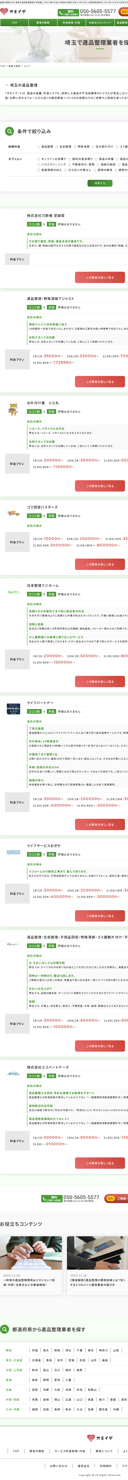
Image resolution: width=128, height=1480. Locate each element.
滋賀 (35, 1390)
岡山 (57, 1399)
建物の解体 (105, 170)
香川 (102, 1399)
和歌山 (92, 1390)
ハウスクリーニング (53, 164)
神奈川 (103, 1350)
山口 (80, 1399)
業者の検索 (43, 22)
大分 (80, 1409)
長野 (80, 1370)
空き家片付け (105, 146)
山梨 (116, 1350)
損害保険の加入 (51, 170)
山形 (94, 1360)
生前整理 (66, 146)
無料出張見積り (82, 159)
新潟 (35, 1370)
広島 (69, 1399)
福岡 (35, 1409)
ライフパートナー (40, 702)
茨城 (35, 1350)
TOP (15, 22)
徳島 (91, 1399)
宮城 (71, 1360)
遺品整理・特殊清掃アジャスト (50, 298)
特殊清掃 (84, 146)
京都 (46, 1390)
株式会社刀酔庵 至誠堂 (46, 215)
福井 (69, 1370)
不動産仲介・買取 (83, 164)
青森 (49, 1360)
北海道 (36, 1360)
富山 (46, 1370)
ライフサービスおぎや (44, 845)
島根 (46, 1399)
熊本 (69, 1409)
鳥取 (35, 1399)
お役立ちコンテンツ (100, 22)
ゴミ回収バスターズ (42, 507)
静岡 (46, 1380)
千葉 (80, 1350)
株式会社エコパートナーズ (48, 1067)
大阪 (57, 1390)
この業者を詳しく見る (100, 277)
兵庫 (69, 1390)
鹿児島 (103, 1409)
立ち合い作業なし (80, 170)
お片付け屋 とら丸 (43, 402)
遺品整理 (47, 146)
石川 (57, 1370)
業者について (104, 1451)
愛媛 (113, 1399)
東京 (91, 1350)
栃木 (46, 1350)
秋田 (83, 1360)
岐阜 (35, 1380)
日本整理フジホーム (43, 585)
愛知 (57, 1380)
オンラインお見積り (53, 159)
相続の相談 (108, 164)
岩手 (60, 1360)
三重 (69, 1380)
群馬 (57, 1350)
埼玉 (69, 1350)
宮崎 (91, 1409)
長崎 (57, 1409)
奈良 (80, 1390)
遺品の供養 (106, 159)
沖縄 (116, 1409)
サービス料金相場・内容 (70, 1451)
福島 (105, 1360)
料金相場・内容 (71, 22)
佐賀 (46, 1409)
